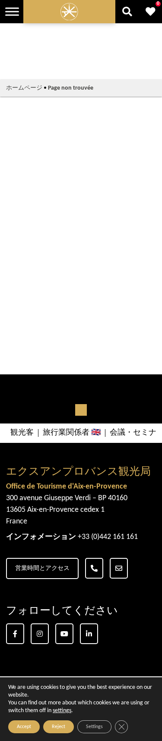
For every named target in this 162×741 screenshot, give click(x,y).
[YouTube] (64, 633)
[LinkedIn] (89, 633)
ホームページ (24, 88)
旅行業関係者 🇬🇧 (72, 433)
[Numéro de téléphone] (94, 568)
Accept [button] (24, 726)
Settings (94, 726)
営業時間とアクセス (42, 568)
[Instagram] (40, 633)
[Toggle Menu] (12, 11)
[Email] (119, 568)
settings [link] (62, 710)
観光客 (22, 433)
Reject (58, 726)
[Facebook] (15, 633)
